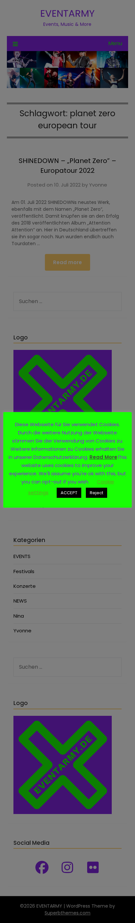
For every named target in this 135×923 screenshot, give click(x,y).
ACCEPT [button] (69, 493)
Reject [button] (96, 493)
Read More (103, 457)
